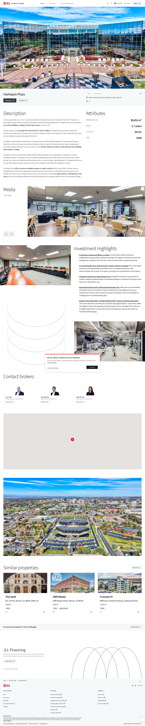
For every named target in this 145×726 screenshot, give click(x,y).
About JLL (100, 694)
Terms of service (33, 723)
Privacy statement (8, 723)
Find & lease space (55, 694)
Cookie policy (43, 723)
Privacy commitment (21, 723)
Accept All (92, 367)
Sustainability (101, 700)
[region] (72, 363)
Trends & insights (55, 712)
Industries (53, 709)
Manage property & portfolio (58, 700)
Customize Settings (52, 368)
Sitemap (5, 706)
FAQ (4, 694)
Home (4, 680)
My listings (6, 700)
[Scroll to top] (140, 681)
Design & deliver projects (57, 703)
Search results (12, 680)
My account (6, 697)
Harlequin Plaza (23, 680)
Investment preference (9, 703)
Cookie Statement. (52, 362)
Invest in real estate (56, 697)
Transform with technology (57, 706)
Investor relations (102, 703)
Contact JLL (101, 697)
